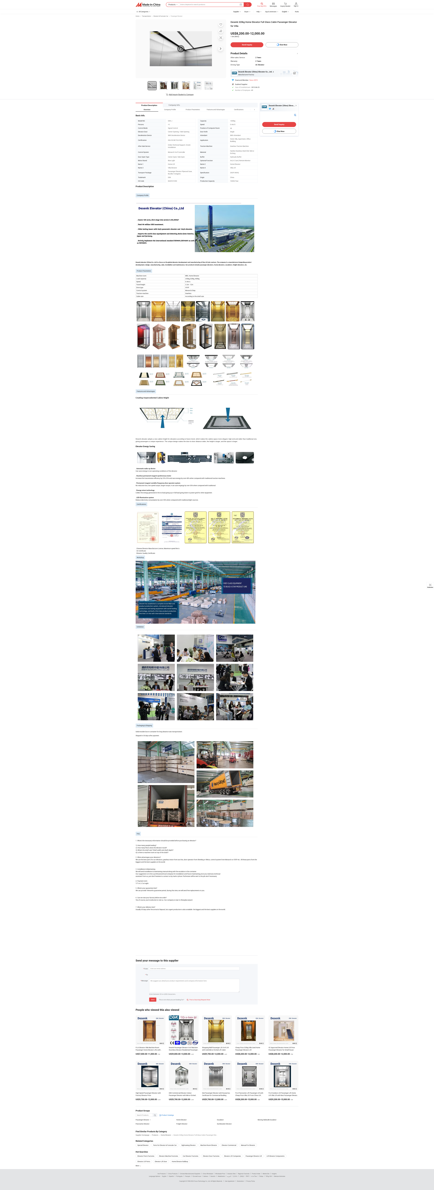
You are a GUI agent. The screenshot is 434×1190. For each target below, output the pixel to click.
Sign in (296, 6)
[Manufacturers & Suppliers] (148, 4)
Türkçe (261, 1176)
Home (137, 16)
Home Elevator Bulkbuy (180, 1161)
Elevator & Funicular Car (160, 16)
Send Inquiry (247, 45)
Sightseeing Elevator (188, 1145)
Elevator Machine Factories (168, 1156)
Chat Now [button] (283, 45)
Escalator (220, 1120)
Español (171, 1176)
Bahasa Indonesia (279, 1176)
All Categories (143, 12)
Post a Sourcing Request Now (198, 1000)
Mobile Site (266, 1174)
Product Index (256, 1174)
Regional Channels (243, 1174)
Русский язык (197, 1176)
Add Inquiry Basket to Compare (181, 94)
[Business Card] (295, 115)
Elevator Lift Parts (143, 1161)
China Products (173, 1174)
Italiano (205, 1176)
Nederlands (221, 1176)
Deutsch (212, 1176)
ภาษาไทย (254, 1176)
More (138, 1166)
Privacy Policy (250, 1181)
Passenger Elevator (176, 16)
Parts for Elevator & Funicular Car (165, 1145)
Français (187, 1176)
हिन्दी (247, 1176)
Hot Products (162, 1174)
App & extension (270, 12)
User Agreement (230, 1181)
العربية (229, 1176)
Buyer (246, 12)
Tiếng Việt (268, 1176)
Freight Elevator (181, 1124)
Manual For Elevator (248, 1145)
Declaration (240, 1181)
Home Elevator (181, 1120)
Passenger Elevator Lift (254, 1156)
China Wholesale (208, 1174)
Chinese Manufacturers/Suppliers (190, 1174)
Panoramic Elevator (142, 1124)
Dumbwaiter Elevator (224, 1124)
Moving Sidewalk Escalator (267, 1120)
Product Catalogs (167, 1115)
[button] (250, 109)
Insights (274, 1174)
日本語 (242, 1176)
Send (152, 999)
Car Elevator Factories (190, 1156)
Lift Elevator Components (275, 1156)
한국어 (235, 1176)
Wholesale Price (220, 1174)
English (164, 1176)
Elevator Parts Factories (145, 1156)
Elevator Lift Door (161, 1161)
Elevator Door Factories (211, 1156)
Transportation (146, 16)
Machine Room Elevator (208, 1145)
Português (179, 1176)
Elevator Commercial (229, 1145)
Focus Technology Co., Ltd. (202, 1181)
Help (258, 12)
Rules (297, 12)
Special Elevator (143, 1145)
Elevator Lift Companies (232, 1156)
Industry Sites (231, 1174)
